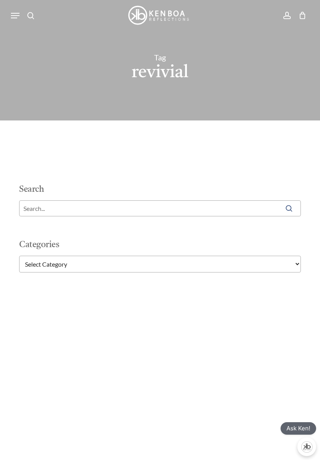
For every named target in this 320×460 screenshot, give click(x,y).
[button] (15, 15)
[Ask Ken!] (306, 446)
